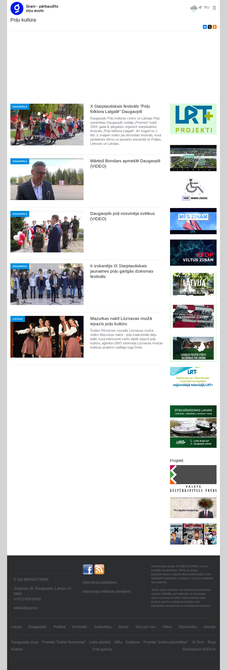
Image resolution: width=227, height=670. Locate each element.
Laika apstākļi (100, 642)
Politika (59, 627)
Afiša (118, 642)
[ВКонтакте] (205, 27)
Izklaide (210, 627)
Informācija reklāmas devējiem (106, 591)
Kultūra (17, 649)
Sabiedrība (102, 627)
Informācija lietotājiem (99, 582)
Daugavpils (38, 627)
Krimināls (79, 627)
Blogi (211, 642)
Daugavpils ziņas (25, 642)
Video (167, 627)
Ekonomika (188, 627)
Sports (123, 627)
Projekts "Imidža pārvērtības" (166, 642)
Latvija (16, 627)
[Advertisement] (113, 67)
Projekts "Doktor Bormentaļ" (64, 642)
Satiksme (132, 642)
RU (206, 7)
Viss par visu (145, 627)
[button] (213, 7)
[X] (210, 27)
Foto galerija (102, 649)
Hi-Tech (198, 642)
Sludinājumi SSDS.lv (199, 649)
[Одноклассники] (215, 27)
